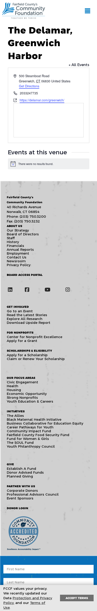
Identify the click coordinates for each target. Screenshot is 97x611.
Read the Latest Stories (27, 315)
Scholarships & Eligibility (29, 350)
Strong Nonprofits (22, 397)
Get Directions (29, 86)
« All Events (79, 65)
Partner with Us (21, 486)
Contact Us (16, 257)
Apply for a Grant (22, 341)
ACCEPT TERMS (77, 598)
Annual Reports (20, 249)
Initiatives (16, 411)
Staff (11, 238)
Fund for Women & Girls (28, 439)
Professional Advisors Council (33, 494)
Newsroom (16, 261)
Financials (15, 245)
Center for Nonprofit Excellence (34, 337)
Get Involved (18, 306)
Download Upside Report (28, 322)
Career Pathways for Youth (30, 427)
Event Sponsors (20, 498)
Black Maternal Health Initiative (34, 419)
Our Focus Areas (21, 377)
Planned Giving (20, 476)
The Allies (15, 415)
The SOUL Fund (20, 442)
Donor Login (17, 508)
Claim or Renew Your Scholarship (36, 359)
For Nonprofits (20, 332)
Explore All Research (24, 319)
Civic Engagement (22, 382)
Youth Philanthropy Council (31, 446)
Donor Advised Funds (25, 472)
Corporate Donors (22, 490)
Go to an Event (20, 311)
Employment (18, 253)
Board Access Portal (25, 275)
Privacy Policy (18, 265)
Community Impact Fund (29, 431)
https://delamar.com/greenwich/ (42, 100)
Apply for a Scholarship (27, 355)
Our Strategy (18, 230)
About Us (14, 226)
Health (12, 386)
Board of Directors (23, 234)
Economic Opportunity (27, 393)
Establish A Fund (21, 468)
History (13, 242)
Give (10, 464)
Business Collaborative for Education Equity (45, 423)
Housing (14, 390)
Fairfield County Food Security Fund (38, 435)
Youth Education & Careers (30, 401)
